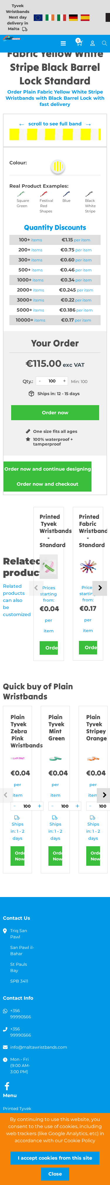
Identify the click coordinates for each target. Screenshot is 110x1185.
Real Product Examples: (38, 186)
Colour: (18, 163)
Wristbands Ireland (49, 17)
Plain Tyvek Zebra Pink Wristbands (27, 731)
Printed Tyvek (17, 1108)
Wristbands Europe (38, 17)
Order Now (19, 856)
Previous (36, 588)
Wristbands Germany (73, 17)
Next (99, 588)
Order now (47, 469)
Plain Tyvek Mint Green (56, 727)
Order (51, 648)
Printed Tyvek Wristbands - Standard (56, 531)
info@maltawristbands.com (38, 1047)
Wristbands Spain (85, 17)
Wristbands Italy (61, 17)
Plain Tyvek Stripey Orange (96, 727)
